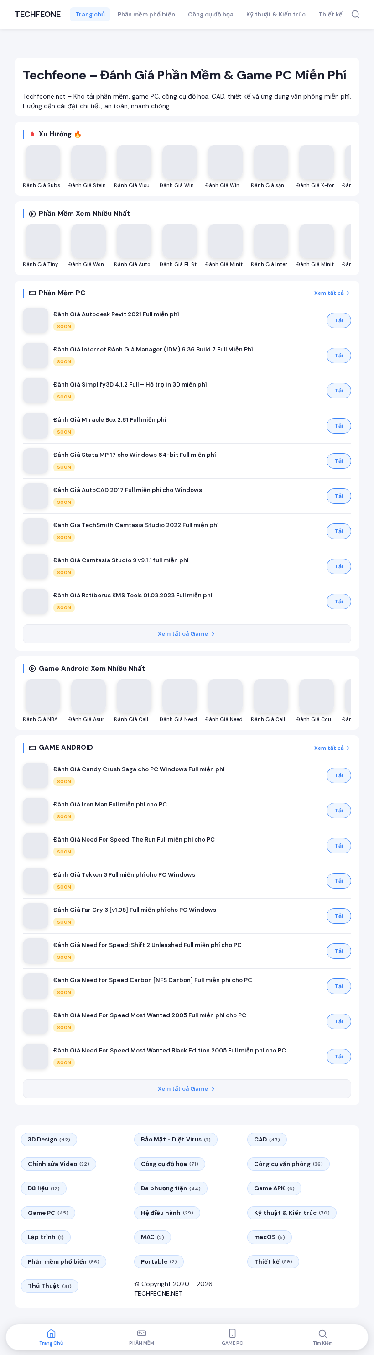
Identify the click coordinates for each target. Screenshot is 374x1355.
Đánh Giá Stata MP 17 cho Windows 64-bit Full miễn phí (134, 455)
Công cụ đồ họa (211, 14)
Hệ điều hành (167, 1213)
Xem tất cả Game (183, 634)
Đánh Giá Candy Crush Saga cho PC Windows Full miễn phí (138, 769)
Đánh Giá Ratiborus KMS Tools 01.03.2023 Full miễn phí (132, 595)
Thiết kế (330, 14)
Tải (338, 320)
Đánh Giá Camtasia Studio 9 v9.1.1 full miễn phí (120, 560)
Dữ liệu (44, 1188)
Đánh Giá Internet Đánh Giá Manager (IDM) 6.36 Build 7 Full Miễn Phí (153, 349)
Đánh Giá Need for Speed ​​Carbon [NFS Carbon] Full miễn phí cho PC (152, 980)
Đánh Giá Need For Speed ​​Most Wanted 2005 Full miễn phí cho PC (149, 1015)
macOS (269, 1237)
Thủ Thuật (50, 1286)
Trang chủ (90, 14)
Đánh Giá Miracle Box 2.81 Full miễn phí (109, 420)
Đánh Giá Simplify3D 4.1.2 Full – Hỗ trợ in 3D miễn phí (130, 384)
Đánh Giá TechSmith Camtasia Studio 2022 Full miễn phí (135, 525)
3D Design (49, 1139)
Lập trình (46, 1237)
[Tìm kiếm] (355, 14)
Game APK (274, 1188)
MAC (152, 1237)
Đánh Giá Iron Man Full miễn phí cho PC (110, 804)
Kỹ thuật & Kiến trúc (276, 14)
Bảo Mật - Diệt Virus (176, 1139)
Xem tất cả (329, 293)
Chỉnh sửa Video (58, 1164)
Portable (159, 1262)
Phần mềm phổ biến (146, 14)
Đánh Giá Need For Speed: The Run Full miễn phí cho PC (134, 839)
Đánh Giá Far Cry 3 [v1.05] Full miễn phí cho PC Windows (134, 910)
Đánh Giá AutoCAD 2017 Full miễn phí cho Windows (127, 490)
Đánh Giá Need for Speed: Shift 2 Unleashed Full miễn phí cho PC (147, 945)
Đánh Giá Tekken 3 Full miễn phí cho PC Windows (124, 875)
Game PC (48, 1213)
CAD (267, 1139)
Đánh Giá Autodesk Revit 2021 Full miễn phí (116, 314)
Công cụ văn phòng (288, 1164)
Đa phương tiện (171, 1188)
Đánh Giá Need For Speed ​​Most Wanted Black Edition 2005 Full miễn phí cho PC (169, 1050)
